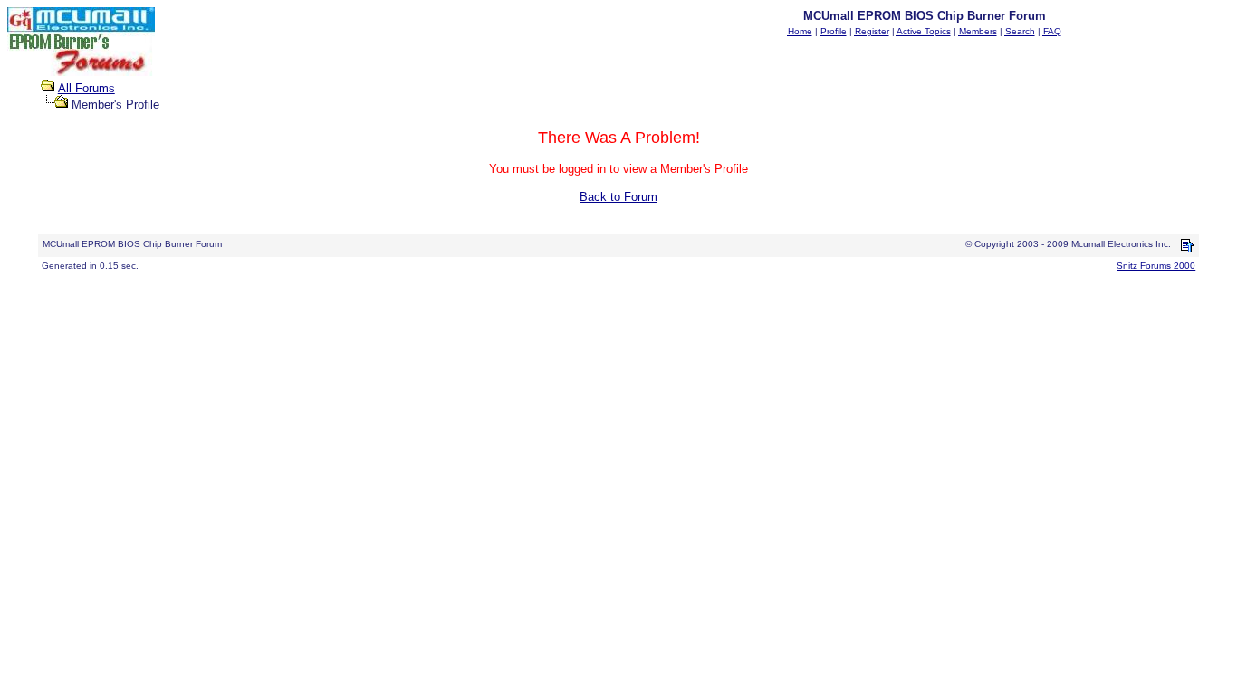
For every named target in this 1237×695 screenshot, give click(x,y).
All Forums (86, 88)
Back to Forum (618, 197)
